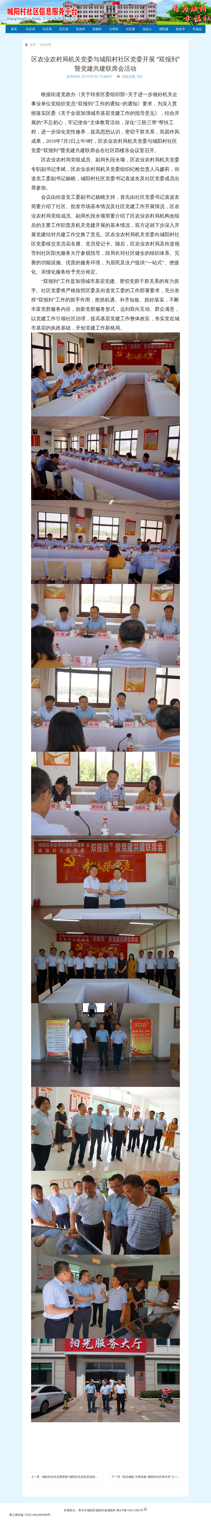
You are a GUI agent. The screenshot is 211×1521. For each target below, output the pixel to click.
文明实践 (113, 30)
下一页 (147, 1477)
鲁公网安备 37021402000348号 (29, 1515)
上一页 (67, 1477)
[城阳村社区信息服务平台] (47, 12)
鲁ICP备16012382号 (130, 1510)
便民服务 (163, 30)
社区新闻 (130, 30)
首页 (14, 29)
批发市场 (180, 30)
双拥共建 (97, 30)
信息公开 (147, 30)
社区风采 (47, 30)
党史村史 (80, 30)
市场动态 (197, 30)
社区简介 (30, 30)
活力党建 (63, 30)
